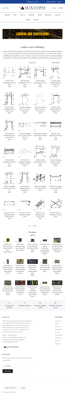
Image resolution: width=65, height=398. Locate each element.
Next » (35, 225)
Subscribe (8, 371)
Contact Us (58, 15)
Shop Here (7, 15)
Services (40, 15)
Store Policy (48, 15)
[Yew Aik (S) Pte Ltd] (32, 8)
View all (32, 235)
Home (15, 15)
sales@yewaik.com (11, 341)
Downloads (31, 15)
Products (32, 232)
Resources (36, 19)
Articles (28, 19)
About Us (22, 15)
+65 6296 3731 (11, 335)
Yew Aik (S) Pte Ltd (11, 392)
